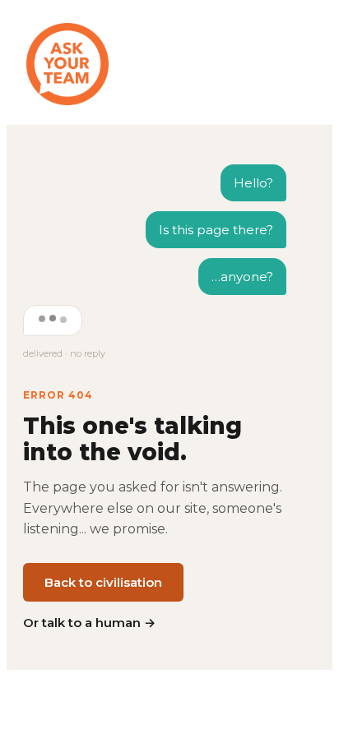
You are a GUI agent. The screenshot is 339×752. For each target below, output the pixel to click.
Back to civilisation (103, 582)
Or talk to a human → (89, 622)
